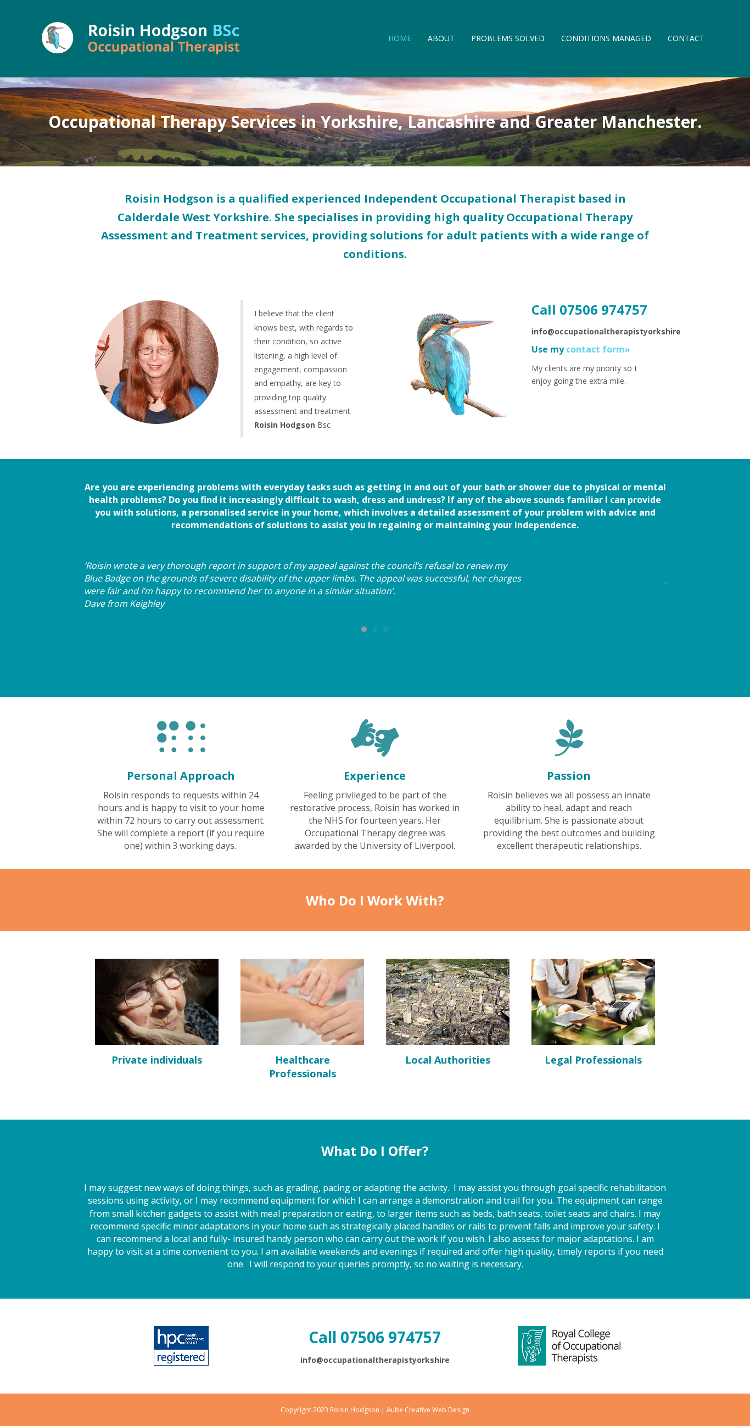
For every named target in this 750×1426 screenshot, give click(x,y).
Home (399, 38)
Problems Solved (508, 38)
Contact (686, 38)
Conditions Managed (606, 38)
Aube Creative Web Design (428, 1409)
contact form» (598, 349)
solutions (396, 235)
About (441, 38)
